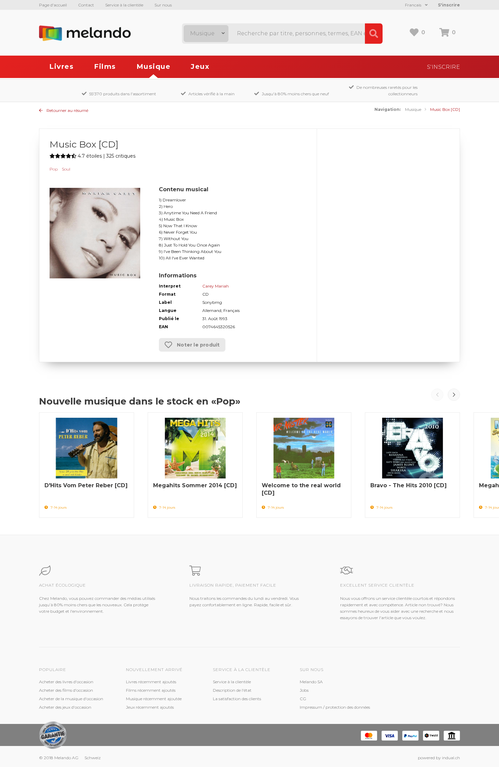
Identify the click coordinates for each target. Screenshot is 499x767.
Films (105, 66)
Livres (61, 66)
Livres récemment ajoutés (151, 681)
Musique (153, 66)
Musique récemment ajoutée (154, 698)
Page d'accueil (53, 4)
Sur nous (163, 4)
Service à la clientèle (124, 4)
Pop (54, 169)
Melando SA (311, 681)
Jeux (200, 66)
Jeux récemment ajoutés (150, 707)
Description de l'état (232, 690)
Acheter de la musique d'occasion (71, 698)
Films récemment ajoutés (150, 690)
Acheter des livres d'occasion (66, 681)
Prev (437, 395)
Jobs (304, 690)
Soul (66, 169)
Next (454, 395)
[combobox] (206, 33)
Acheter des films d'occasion (66, 690)
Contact (86, 4)
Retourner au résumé (66, 110)
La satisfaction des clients (237, 698)
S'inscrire (449, 4)
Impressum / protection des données (335, 707)
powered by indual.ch (439, 757)
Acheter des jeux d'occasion (65, 707)
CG (303, 698)
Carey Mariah (215, 286)
